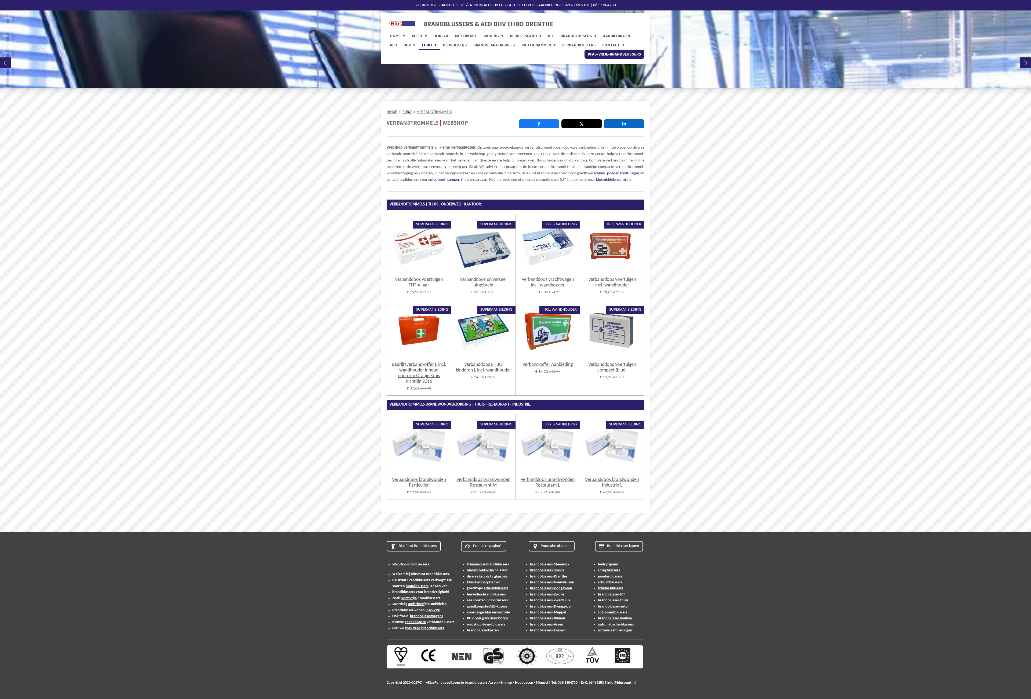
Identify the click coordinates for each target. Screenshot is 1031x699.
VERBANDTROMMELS (434, 112)
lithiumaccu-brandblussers (488, 564)
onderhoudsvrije (480, 570)
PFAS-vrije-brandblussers (424, 628)
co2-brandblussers (612, 612)
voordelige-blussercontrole (488, 612)
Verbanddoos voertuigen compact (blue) (612, 367)
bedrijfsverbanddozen (491, 618)
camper (453, 180)
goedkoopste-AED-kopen (487, 607)
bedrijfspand (608, 564)
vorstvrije (409, 598)
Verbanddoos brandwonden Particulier (419, 482)
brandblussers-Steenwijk (549, 564)
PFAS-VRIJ (433, 610)
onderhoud (416, 604)
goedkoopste (415, 622)
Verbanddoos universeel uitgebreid (483, 282)
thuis (465, 180)
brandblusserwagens (426, 616)
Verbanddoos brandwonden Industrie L (612, 482)
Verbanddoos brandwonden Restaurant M (483, 482)
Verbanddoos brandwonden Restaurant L (548, 482)
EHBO (407, 112)
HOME (392, 112)
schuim (599, 173)
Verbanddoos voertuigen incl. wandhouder (612, 282)
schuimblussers (496, 588)
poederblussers (610, 577)
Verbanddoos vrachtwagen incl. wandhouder (548, 282)
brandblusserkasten (483, 630)
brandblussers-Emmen (548, 630)
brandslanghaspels (493, 577)
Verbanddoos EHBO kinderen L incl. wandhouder (483, 367)
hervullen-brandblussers (486, 595)
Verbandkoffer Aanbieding (547, 364)
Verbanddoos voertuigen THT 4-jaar (419, 282)
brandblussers (417, 586)
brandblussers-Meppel (548, 612)
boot (441, 180)
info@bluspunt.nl (621, 683)
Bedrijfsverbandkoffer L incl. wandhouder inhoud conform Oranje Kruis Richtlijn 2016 (419, 373)
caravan (481, 180)
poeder (612, 173)
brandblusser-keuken (615, 618)
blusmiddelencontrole (613, 180)
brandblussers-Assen (546, 625)
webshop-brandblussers (486, 625)
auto (432, 180)
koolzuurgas (630, 173)
